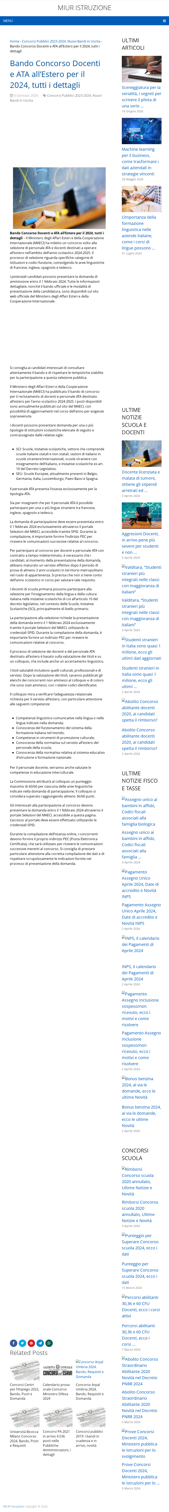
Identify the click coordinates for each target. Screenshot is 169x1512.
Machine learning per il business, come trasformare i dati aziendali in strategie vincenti (140, 161)
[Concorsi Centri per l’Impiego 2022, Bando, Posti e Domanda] (25, 1369)
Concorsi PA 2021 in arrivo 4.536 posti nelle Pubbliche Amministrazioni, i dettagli (57, 1443)
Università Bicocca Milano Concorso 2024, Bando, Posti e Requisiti (24, 1438)
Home (14, 41)
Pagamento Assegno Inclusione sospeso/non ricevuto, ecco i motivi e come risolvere (141, 1048)
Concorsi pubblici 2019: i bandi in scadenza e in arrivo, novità (89, 1438)
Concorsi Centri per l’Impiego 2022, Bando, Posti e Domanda (24, 1391)
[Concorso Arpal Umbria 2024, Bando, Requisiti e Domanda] (91, 1369)
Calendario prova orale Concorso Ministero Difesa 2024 (56, 1391)
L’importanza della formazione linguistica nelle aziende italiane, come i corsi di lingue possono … (139, 232)
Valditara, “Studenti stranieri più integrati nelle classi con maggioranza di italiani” (140, 612)
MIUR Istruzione (84, 7)
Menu (8, 20)
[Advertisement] (58, 135)
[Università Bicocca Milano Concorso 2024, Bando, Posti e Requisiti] (25, 1416)
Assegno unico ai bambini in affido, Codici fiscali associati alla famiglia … (138, 845)
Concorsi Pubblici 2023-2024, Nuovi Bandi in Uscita (61, 41)
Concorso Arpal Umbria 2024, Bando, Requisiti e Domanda (90, 1391)
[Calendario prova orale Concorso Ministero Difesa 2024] (58, 1369)
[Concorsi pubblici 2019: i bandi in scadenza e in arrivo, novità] (91, 1416)
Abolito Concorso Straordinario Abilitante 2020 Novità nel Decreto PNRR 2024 (139, 1404)
